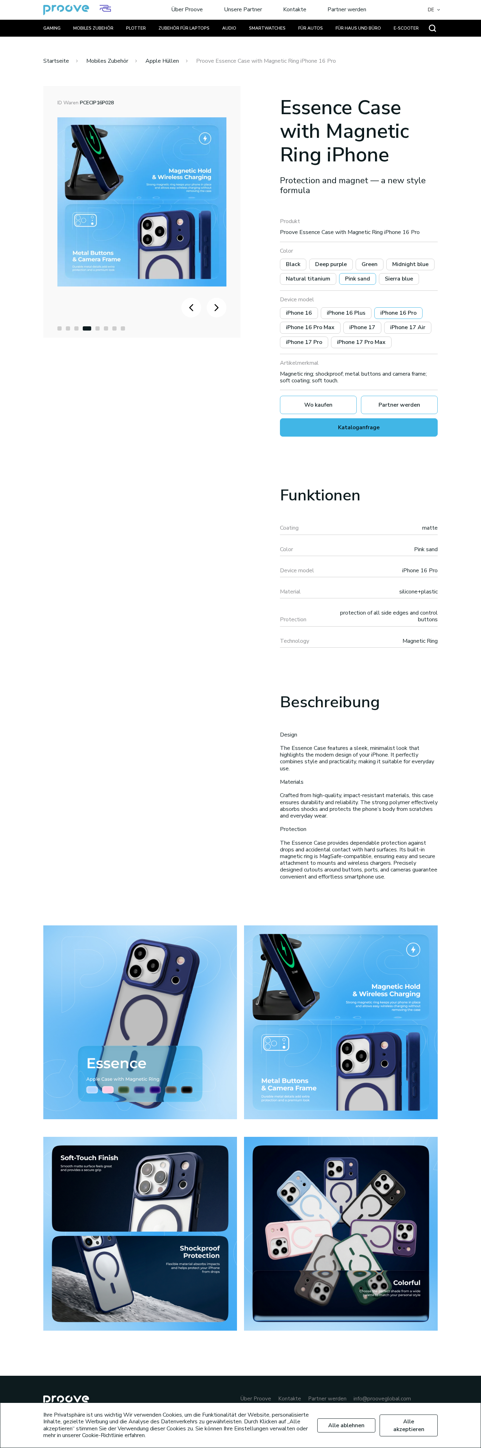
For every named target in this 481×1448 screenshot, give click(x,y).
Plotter (136, 28)
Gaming (52, 28)
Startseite (56, 61)
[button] (59, 328)
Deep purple (331, 264)
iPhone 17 (362, 327)
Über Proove (187, 9)
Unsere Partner (243, 9)
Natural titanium (308, 279)
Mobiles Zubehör (93, 28)
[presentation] (191, 308)
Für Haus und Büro (358, 28)
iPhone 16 (299, 313)
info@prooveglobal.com (382, 1398)
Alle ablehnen (346, 1425)
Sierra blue (399, 279)
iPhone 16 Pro (398, 313)
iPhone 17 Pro (304, 342)
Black (293, 264)
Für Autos (310, 28)
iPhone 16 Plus (346, 313)
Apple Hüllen (162, 61)
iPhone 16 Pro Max (310, 327)
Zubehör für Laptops (184, 28)
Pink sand (357, 279)
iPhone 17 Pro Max (361, 342)
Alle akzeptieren (408, 1425)
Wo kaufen (318, 405)
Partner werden (346, 9)
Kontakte (294, 9)
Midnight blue (410, 264)
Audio (229, 28)
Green (369, 264)
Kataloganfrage (359, 427)
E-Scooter (406, 28)
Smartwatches (267, 28)
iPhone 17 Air (407, 327)
